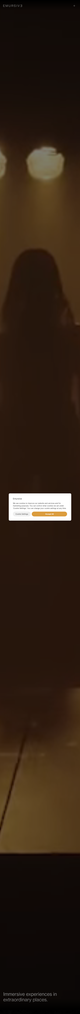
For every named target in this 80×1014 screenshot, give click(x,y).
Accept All (49, 514)
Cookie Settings (22, 514)
